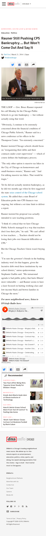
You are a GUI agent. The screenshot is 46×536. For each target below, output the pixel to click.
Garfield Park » (9, 380)
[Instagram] (23, 506)
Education (5, 33)
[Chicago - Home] (14, 4)
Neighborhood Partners (14, 478)
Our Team (9, 488)
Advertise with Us (12, 481)
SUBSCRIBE (14, 511)
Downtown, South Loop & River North (19, 29)
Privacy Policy (21, 518)
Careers (9, 491)
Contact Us (10, 485)
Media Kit (9, 495)
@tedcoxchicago (10, 57)
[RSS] (26, 506)
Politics (14, 33)
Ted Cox (7, 54)
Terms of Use (10, 518)
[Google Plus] (19, 506)
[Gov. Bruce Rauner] (23, 82)
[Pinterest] (14, 506)
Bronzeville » (9, 392)
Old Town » (7, 405)
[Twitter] (8, 506)
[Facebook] (11, 506)
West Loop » (8, 417)
